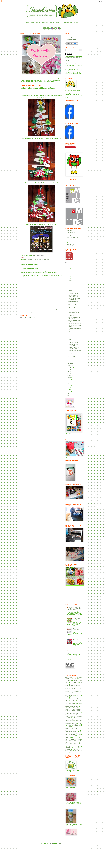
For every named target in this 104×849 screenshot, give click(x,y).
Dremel (66, 698)
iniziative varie (79, 716)
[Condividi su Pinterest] (43, 255)
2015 (68, 276)
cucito (67, 697)
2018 (68, 270)
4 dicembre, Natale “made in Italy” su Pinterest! (74, 351)
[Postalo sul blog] (39, 255)
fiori (66, 703)
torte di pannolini (74, 744)
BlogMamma (69, 230)
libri (75, 719)
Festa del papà (79, 700)
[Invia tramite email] (37, 255)
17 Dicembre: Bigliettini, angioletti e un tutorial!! (73, 311)
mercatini (74, 723)
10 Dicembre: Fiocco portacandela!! (72, 332)
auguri (81, 678)
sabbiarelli (76, 737)
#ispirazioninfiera (68, 677)
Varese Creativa (70, 245)
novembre (70, 363)
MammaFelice (70, 235)
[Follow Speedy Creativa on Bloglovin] (71, 44)
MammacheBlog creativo (74, 721)
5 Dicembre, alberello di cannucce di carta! (73, 348)
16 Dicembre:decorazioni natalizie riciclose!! (73, 315)
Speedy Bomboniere (71, 39)
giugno (70, 373)
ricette (79, 735)
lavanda (70, 719)
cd (72, 692)
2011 (68, 389)
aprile (69, 377)
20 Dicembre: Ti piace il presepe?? (73, 302)
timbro (71, 743)
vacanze (75, 747)
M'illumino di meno (69, 720)
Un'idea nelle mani (71, 244)
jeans (69, 717)
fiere (79, 702)
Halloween (70, 707)
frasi (76, 703)
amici (75, 678)
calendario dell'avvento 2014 (35, 259)
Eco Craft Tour (77, 698)
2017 (68, 272)
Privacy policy (70, 37)
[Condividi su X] (40, 255)
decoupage (78, 697)
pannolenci (74, 728)
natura (74, 726)
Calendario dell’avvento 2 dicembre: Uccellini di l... (74, 357)
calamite (78, 685)
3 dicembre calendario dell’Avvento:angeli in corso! (74, 354)
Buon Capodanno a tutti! (73, 282)
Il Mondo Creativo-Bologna (73, 712)
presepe (73, 734)
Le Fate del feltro (70, 234)
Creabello (79, 695)
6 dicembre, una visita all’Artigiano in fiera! (73, 345)
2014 (68, 278)
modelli (69, 725)
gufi (81, 706)
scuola (72, 739)
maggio (70, 375)
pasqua (77, 730)
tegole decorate (69, 742)
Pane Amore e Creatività (72, 237)
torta (68, 744)
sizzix (66, 740)
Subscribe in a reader (70, 671)
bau (69, 680)
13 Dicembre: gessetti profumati (75, 323)
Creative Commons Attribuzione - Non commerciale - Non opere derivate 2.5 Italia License (73, 59)
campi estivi (70, 689)
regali (48, 259)
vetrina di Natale (68, 750)
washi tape (80, 750)
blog (42, 182)
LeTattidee (50, 843)
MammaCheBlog (79, 720)
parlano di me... (69, 730)
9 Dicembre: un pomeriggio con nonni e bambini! (75, 335)
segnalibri (79, 739)
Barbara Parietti (68, 125)
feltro (42, 259)
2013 (68, 385)
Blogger (60, 843)
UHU (69, 746)
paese (66, 728)
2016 (68, 274)
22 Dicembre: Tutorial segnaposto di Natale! (73, 296)
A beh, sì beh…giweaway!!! (76, 640)
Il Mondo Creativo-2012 (76, 710)
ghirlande (67, 704)
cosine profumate (69, 695)
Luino (79, 719)
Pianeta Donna (70, 239)
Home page (41, 309)
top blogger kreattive (78, 743)
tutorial (80, 744)
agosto (70, 369)
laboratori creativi (77, 717)
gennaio (70, 383)
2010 (68, 391)
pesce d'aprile (75, 733)
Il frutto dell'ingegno (71, 232)
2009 (68, 393)
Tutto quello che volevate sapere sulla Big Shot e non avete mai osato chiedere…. (74, 608)
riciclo (67, 737)
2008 (68, 395)
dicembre (70, 280)
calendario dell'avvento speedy (73, 688)
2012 (68, 387)
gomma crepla (74, 706)
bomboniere (75, 684)
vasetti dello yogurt (77, 749)
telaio (77, 742)
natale (45, 259)
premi (66, 734)
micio (81, 723)
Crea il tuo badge (68, 139)
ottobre (70, 365)
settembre (70, 367)
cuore (73, 697)
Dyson (71, 698)
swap (79, 740)
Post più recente (24, 309)
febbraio (70, 381)
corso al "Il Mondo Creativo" (75, 694)
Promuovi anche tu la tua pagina (70, 119)
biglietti (75, 682)
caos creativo (78, 689)
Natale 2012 (68, 726)
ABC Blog (68, 678)
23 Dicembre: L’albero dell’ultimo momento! (73, 293)
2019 (68, 268)
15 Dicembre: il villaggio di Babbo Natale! (74, 318)
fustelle (80, 703)
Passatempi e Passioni (70, 731)
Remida (72, 735)
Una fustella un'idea (76, 746)
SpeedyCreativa (68, 104)
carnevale (67, 691)
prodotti (79, 734)
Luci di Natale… (71, 287)
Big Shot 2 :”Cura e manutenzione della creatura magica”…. (74, 652)
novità (78, 726)
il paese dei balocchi (69, 714)
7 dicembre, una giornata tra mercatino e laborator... (74, 342)
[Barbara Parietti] (69, 138)
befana (75, 680)
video (75, 750)
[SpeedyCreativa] (69, 118)
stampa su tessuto (72, 740)
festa (74, 700)
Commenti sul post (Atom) (31, 312)
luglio (69, 371)
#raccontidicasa (78, 677)
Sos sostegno (70, 240)
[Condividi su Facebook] (41, 255)
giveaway (67, 706)
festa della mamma (71, 702)
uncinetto (67, 747)
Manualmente (67, 723)
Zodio (68, 752)
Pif (80, 733)
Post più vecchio (58, 309)
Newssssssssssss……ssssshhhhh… (77, 629)
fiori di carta (71, 703)
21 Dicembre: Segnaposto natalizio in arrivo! (74, 299)
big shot (27, 259)
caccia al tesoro (69, 685)
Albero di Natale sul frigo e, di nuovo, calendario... (74, 360)
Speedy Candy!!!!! (77, 618)
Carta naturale (75, 691)
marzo (69, 379)
